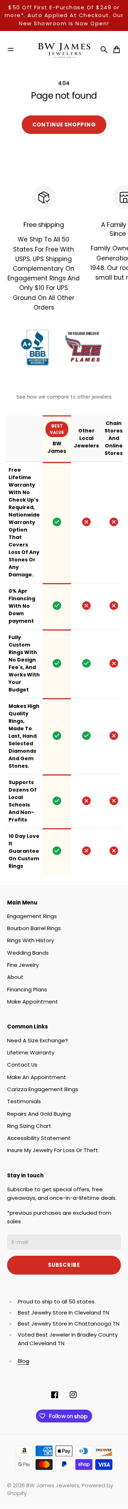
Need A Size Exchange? (37, 1040)
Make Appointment (32, 1001)
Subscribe (64, 1265)
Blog (23, 1361)
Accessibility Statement (39, 1138)
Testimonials (24, 1101)
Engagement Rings (32, 916)
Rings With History (30, 940)
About (15, 977)
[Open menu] (10, 49)
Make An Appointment (36, 1077)
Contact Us (22, 1064)
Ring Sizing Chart (29, 1126)
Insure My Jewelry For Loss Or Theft (52, 1150)
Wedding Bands (28, 952)
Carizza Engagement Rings (42, 1089)
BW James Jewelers (52, 1485)
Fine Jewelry (23, 965)
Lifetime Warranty (30, 1052)
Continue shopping (64, 124)
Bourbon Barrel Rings (34, 928)
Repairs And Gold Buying (39, 1114)
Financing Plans (27, 989)
